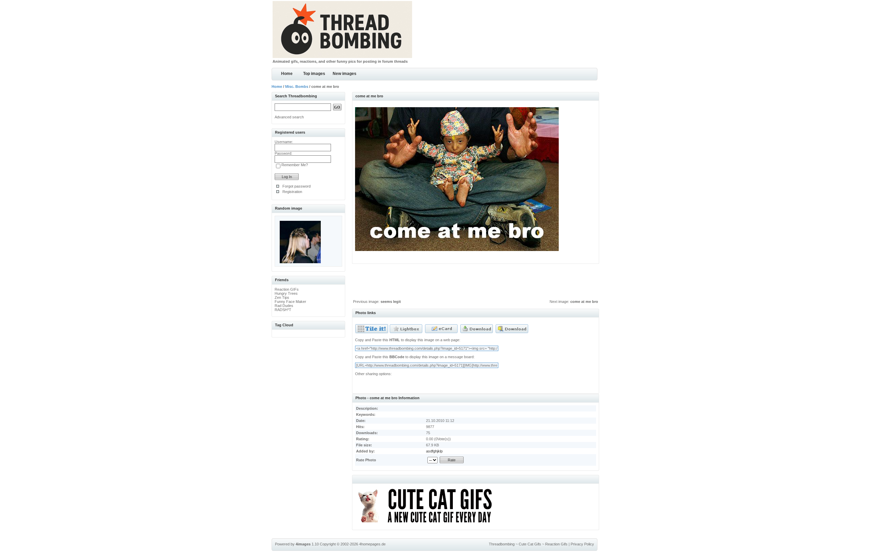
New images (344, 73)
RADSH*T (283, 310)
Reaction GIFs (287, 289)
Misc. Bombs (296, 86)
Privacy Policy (582, 544)
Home (287, 73)
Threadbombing (502, 544)
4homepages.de (372, 544)
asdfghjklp (434, 451)
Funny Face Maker (290, 302)
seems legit (391, 302)
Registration (292, 192)
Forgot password (296, 186)
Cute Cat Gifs (530, 544)
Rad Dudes (284, 306)
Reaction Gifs (556, 544)
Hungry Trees (286, 293)
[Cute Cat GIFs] (428, 524)
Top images (314, 73)
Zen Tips (282, 297)
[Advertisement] (475, 283)
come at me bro (584, 302)
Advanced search (289, 117)
